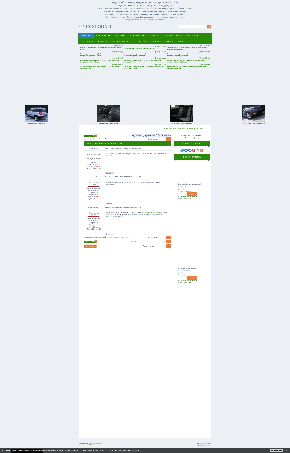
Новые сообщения (170, 129)
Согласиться (276, 450)
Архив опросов (192, 197)
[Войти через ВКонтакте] (186, 150)
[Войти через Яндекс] (193, 150)
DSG (182, 189)
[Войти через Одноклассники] (201, 150)
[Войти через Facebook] (190, 150)
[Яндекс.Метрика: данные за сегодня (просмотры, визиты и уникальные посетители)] (95, 444)
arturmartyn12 (94, 148)
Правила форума (192, 129)
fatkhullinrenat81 (93, 207)
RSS (206, 129)
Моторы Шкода (117, 52)
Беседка (95, 139)
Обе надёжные (186, 191)
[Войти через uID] (182, 150)
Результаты (182, 197)
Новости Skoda (117, 45)
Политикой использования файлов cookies (123, 450)
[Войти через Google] (197, 150)
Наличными (184, 273)
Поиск (201, 129)
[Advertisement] (145, 85)
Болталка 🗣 (102, 139)
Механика (184, 186)
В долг (183, 275)
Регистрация (189, 138)
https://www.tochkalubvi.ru (151, 212)
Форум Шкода (88, 139)
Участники (181, 129)
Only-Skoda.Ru (97, 26)
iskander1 (94, 177)
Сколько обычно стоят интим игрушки (118, 139)
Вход (197, 138)
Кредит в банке (186, 270)
